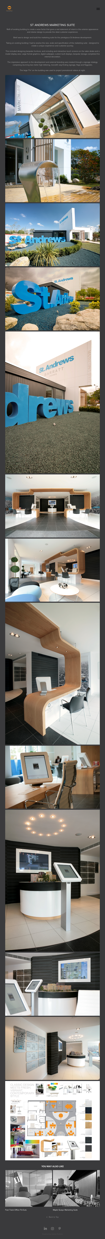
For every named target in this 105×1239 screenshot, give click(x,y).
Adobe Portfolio (57, 1234)
